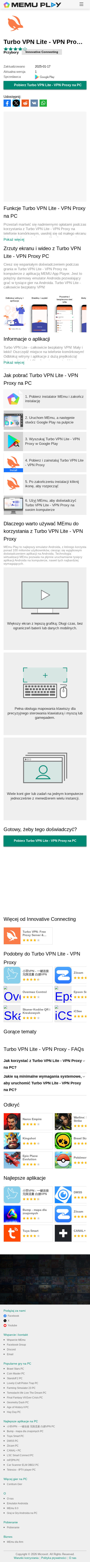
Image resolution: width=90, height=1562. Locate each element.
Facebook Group (16, 1344)
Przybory (11, 52)
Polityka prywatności (53, 1557)
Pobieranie (13, 1527)
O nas (10, 1498)
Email (10, 1354)
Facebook (13, 1315)
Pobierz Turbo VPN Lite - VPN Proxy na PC (48, 85)
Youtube (12, 1325)
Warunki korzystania (26, 1557)
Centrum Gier (14, 1484)
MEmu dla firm (15, 1541)
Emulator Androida (17, 1503)
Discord (11, 1349)
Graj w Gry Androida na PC (22, 1513)
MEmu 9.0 (12, 1508)
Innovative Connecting (42, 52)
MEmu (32, 5)
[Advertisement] (45, 157)
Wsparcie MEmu (16, 1339)
